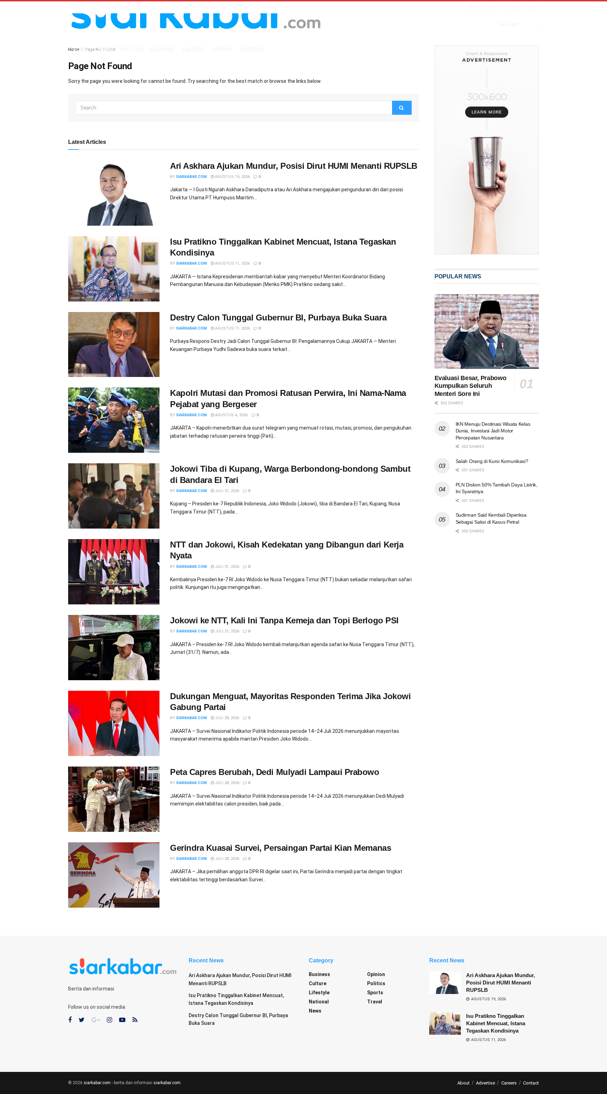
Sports (375, 992)
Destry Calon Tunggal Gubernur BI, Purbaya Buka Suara (278, 317)
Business (162, 49)
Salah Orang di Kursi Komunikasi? (492, 461)
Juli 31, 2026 (226, 491)
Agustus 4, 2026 (231, 415)
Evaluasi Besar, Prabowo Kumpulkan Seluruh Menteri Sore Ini (471, 385)
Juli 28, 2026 (226, 718)
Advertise (492, 7)
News (105, 49)
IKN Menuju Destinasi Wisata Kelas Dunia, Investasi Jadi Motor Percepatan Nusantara (493, 430)
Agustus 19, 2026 (232, 176)
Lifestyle (252, 49)
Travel (374, 1002)
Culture (193, 49)
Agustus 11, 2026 (232, 263)
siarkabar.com (191, 176)
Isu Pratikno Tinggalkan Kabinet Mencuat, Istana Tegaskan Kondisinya (495, 1023)
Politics (131, 49)
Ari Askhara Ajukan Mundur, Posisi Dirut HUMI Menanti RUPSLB (293, 166)
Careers (512, 7)
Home (80, 49)
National (319, 1002)
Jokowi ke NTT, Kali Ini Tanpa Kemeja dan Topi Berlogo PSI (284, 620)
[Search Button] (402, 108)
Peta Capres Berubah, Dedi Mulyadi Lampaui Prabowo (274, 772)
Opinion (222, 49)
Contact (531, 7)
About (472, 7)
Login (511, 24)
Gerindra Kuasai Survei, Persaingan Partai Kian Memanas (280, 848)
